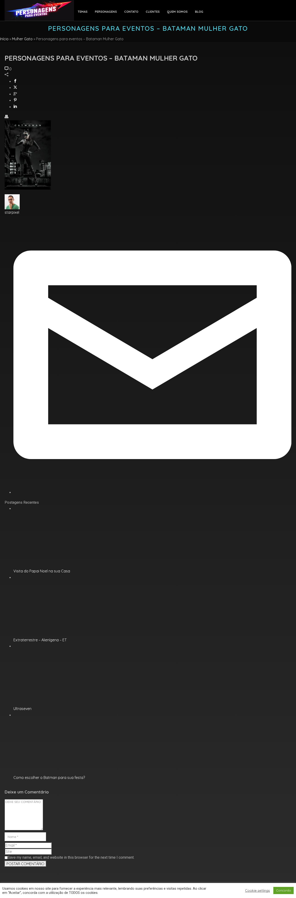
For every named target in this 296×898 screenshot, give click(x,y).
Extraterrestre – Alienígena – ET (40, 640)
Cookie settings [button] (257, 891)
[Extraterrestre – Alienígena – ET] (50, 577)
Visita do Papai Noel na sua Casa (41, 571)
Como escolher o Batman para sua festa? (49, 777)
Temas (82, 11)
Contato (131, 11)
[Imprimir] (6, 117)
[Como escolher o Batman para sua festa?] (50, 715)
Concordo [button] (283, 890)
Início (4, 39)
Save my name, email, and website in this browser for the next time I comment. (71, 857)
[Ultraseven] (50, 646)
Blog (199, 11)
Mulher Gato (22, 39)
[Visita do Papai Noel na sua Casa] (50, 508)
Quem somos (177, 11)
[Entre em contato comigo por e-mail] (152, 492)
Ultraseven (22, 708)
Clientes (153, 11)
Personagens (106, 11)
